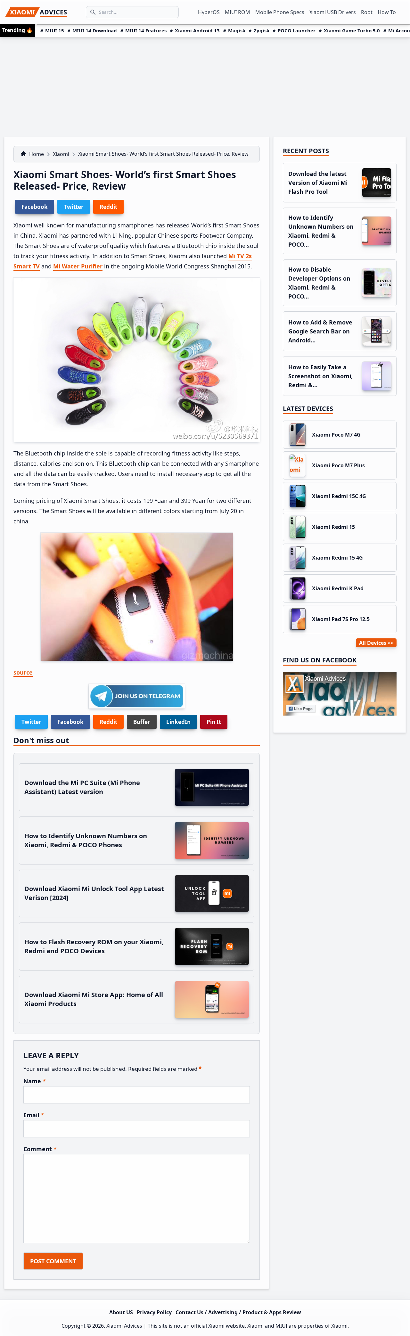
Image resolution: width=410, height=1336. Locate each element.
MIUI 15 (54, 30)
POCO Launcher (297, 30)
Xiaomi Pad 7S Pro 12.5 (341, 619)
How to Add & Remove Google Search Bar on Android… (320, 331)
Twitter (31, 721)
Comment (40, 1149)
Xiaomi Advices (124, 1325)
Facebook (70, 721)
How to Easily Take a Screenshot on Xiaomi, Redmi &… (320, 376)
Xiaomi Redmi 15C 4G (339, 496)
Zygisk (261, 30)
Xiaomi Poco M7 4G (336, 434)
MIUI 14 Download (94, 30)
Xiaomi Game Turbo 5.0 (352, 30)
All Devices (372, 642)
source (23, 672)
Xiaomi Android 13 (197, 30)
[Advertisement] (205, 85)
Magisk (236, 30)
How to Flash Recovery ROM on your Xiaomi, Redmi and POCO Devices (94, 946)
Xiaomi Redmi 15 (333, 526)
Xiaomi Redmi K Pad (338, 588)
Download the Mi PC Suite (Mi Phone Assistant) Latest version (82, 787)
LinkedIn (178, 721)
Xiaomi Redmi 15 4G (337, 557)
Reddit (108, 721)
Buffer (141, 721)
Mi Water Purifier (77, 266)
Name (34, 1081)
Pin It (214, 721)
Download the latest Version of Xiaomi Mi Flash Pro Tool (318, 182)
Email (33, 1115)
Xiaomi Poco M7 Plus (338, 465)
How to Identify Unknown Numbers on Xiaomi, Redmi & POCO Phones (85, 840)
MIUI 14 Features (146, 30)
